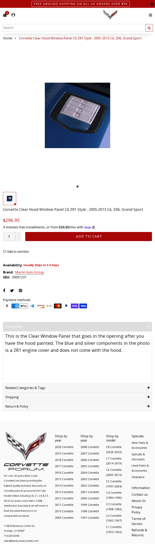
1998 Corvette (90, 511)
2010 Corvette (64, 511)
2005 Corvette (90, 466)
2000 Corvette (90, 498)
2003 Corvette (90, 479)
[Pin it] (20, 290)
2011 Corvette (64, 505)
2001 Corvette (90, 492)
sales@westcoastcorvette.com (21, 541)
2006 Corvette (90, 460)
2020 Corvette (64, 447)
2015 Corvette (64, 479)
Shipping (12, 397)
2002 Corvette (90, 485)
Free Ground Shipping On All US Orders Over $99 (81, 4)
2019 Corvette (64, 453)
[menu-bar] (149, 15)
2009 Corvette (64, 518)
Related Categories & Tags (25, 388)
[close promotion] (152, 4)
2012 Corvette (64, 498)
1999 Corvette (90, 505)
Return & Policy (16, 406)
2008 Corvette (90, 447)
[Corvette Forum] (125, 15)
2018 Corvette (64, 460)
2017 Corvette (64, 466)
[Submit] (149, 28)
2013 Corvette (64, 492)
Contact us (140, 494)
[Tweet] (12, 290)
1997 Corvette (90, 518)
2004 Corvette (90, 472)
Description (14, 326)
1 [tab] (77, 187)
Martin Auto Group (29, 272)
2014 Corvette (64, 485)
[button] (18, 239)
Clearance (138, 477)
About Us (139, 501)
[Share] (4, 290)
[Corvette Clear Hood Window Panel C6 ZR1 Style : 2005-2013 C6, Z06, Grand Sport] (77, 115)
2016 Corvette (64, 472)
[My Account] (13, 15)
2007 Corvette (90, 453)
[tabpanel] (77, 115)
